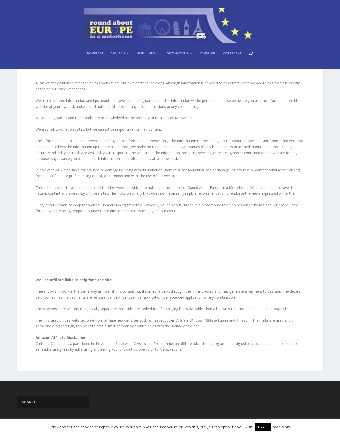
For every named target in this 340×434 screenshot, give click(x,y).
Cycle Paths (232, 53)
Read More (281, 426)
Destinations (177, 53)
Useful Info (146, 53)
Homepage (95, 53)
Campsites (208, 53)
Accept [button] (263, 427)
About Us (118, 53)
